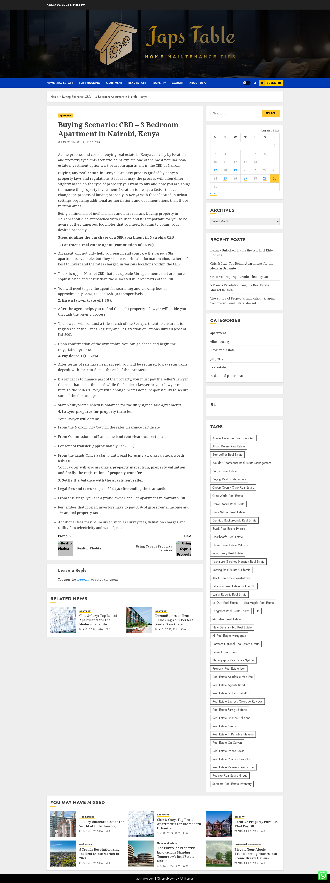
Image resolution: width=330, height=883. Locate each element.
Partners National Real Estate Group (236, 644)
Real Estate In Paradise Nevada (233, 734)
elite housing (89, 83)
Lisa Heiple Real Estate (259, 603)
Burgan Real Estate (224, 471)
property (159, 83)
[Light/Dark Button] (247, 83)
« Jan (213, 193)
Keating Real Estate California (231, 570)
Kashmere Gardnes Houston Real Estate (238, 561)
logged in (83, 579)
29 (265, 178)
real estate (137, 83)
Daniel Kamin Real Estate (228, 504)
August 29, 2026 (92, 629)
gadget (178, 83)
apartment (114, 83)
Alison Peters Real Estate (228, 446)
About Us (196, 83)
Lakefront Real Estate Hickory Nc (234, 586)
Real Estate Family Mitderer (229, 710)
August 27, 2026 (168, 629)
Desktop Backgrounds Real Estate (234, 520)
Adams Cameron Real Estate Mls (233, 438)
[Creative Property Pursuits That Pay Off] (219, 824)
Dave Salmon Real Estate (228, 512)
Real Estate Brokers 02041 (229, 693)
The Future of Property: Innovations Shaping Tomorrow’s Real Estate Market (243, 300)
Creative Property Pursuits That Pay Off (239, 277)
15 (265, 162)
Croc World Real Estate (227, 496)
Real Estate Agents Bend (228, 685)
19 (235, 170)
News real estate (60, 83)
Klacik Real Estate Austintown (231, 578)
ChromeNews (166, 878)
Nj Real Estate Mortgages (229, 635)
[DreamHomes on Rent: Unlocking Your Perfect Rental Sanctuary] (139, 620)
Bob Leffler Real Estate (227, 454)
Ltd (258, 611)
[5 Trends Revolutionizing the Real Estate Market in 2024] (63, 854)
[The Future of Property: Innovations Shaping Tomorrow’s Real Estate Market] (141, 854)
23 (274, 170)
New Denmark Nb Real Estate (232, 627)
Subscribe (274, 83)
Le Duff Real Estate (225, 603)
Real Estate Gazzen (225, 726)
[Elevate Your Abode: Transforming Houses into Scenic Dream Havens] (219, 854)
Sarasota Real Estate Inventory (232, 784)
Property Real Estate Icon (228, 668)
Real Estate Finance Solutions (231, 718)
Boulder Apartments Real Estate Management (241, 463)
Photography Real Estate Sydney (233, 660)
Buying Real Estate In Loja (229, 479)
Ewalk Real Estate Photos (228, 528)
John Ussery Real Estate (227, 553)
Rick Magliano (70, 142)
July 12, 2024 (92, 142)
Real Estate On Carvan (227, 742)
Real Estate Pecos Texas (228, 751)
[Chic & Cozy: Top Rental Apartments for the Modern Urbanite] (63, 620)
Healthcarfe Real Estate (227, 537)
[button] (254, 83)
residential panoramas (226, 376)
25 (225, 178)
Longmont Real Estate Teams (230, 611)
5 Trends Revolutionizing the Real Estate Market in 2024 (99, 853)
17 (215, 170)
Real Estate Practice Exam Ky (231, 759)
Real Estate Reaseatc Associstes (233, 767)
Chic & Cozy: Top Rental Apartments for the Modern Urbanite (98, 620)
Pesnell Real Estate (224, 652)
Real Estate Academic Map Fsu (232, 677)
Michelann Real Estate (226, 619)
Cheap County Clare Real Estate (233, 487)
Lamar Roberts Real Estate (229, 594)
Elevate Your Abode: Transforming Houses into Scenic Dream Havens (256, 853)
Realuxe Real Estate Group (229, 775)
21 (255, 170)
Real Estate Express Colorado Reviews (237, 701)
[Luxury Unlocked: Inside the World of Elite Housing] (63, 824)
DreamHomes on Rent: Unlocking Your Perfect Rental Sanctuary (174, 620)
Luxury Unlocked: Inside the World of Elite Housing (101, 824)
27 (245, 178)
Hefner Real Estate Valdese (230, 545)
